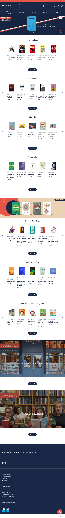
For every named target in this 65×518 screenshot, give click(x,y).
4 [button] (36, 33)
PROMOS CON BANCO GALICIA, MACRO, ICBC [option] (32, 1)
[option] (11, 52)
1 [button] (29, 33)
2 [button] (31, 33)
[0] (55, 6)
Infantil (56, 12)
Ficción (34, 12)
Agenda (45, 12)
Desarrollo (21, 12)
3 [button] (33, 33)
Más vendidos (8, 12)
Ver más (32, 69)
